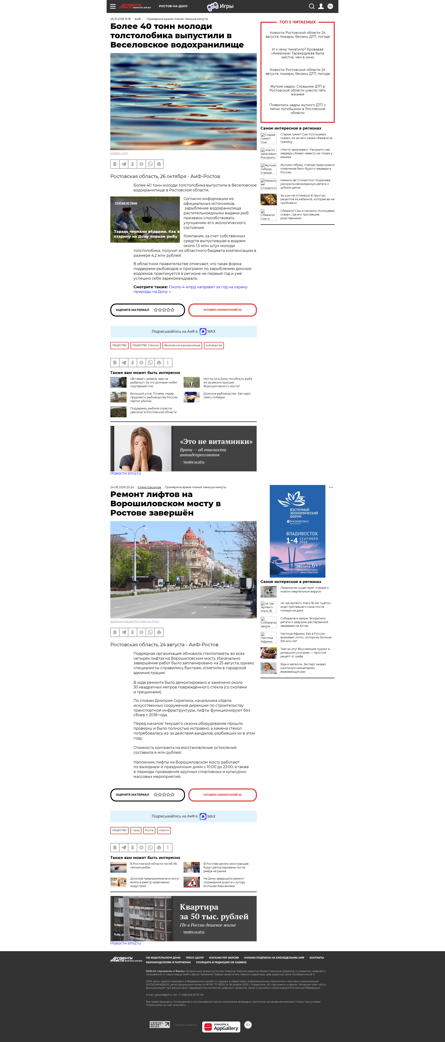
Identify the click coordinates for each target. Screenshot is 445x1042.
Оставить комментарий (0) (222, 309)
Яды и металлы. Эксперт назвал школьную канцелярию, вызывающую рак (303, 667)
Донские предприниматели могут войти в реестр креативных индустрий (155, 882)
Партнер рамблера (186, 1024)
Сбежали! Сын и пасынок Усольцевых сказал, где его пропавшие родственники (307, 214)
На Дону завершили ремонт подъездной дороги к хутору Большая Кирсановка (224, 882)
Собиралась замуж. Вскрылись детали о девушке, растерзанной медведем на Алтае (304, 622)
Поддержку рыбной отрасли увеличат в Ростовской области (153, 410)
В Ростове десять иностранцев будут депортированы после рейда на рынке (225, 867)
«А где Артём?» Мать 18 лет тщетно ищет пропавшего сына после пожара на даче (305, 606)
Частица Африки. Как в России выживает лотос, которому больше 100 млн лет (305, 637)
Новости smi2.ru (125, 473)
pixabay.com (119, 153)
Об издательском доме (163, 957)
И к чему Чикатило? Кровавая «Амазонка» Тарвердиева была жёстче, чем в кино (297, 53)
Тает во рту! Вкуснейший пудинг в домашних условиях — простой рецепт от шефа (305, 652)
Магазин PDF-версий (224, 957)
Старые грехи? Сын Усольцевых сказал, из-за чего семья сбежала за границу (306, 138)
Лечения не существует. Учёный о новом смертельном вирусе (304, 589)
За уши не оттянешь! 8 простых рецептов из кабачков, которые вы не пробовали (307, 199)
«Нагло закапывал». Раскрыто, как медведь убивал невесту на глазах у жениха (306, 153)
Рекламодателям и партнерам (168, 962)
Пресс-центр (195, 957)
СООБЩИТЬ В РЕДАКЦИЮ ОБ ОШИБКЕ (221, 962)
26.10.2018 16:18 (120, 19)
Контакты (317, 957)
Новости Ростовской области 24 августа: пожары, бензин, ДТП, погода (298, 35)
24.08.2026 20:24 (122, 487)
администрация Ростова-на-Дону (134, 621)
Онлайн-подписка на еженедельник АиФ (274, 957)
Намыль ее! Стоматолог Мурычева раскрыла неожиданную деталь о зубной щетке (305, 183)
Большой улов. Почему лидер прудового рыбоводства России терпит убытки (154, 397)
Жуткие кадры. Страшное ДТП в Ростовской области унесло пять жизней (298, 90)
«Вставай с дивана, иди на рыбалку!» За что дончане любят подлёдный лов (153, 382)
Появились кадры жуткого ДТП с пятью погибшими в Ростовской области (297, 109)
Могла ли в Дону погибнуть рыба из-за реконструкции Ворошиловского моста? (227, 382)
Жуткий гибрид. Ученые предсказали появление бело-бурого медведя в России (307, 168)
